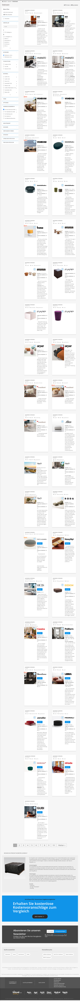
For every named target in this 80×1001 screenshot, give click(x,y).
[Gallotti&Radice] (70, 142)
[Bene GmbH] (42, 227)
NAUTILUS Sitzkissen (58, 954)
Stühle (28, 954)
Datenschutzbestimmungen (58, 934)
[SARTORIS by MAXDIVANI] (70, 227)
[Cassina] (42, 629)
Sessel (14, 954)
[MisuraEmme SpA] (42, 674)
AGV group (8, 40)
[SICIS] (42, 585)
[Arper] (42, 346)
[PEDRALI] (70, 718)
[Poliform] (70, 629)
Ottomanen (8, 57)
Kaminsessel (21, 954)
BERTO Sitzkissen (47, 957)
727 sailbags (8, 32)
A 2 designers (8, 36)
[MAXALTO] (42, 58)
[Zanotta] (42, 718)
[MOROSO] (42, 763)
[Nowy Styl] (70, 539)
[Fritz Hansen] (42, 539)
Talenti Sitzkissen (69, 954)
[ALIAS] (70, 422)
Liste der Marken (57, 978)
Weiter (61, 845)
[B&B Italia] (42, 17)
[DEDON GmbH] (70, 585)
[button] (10, 23)
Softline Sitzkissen (47, 954)
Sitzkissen (8, 55)
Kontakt (40, 543)
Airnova (7, 44)
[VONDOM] (42, 98)
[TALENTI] (42, 464)
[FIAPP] (70, 269)
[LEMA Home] (70, 674)
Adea (6, 38)
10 (53, 845)
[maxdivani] (42, 387)
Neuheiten (7, 18)
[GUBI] (42, 808)
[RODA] (70, 498)
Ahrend (7, 42)
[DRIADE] (70, 763)
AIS (6, 46)
